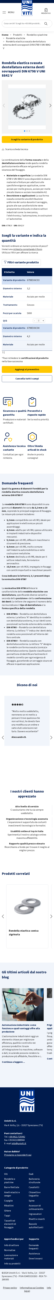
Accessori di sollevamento (36, 1207)
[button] (50, 105)
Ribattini (9, 1205)
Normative (9, 1250)
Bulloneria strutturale (34, 1180)
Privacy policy (10, 1287)
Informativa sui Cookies (32, 1287)
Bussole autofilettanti (36, 1225)
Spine (31, 1200)
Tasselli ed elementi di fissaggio (10, 1224)
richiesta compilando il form (27, 249)
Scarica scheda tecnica (16, 149)
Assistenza (34, 1253)
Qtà (5, 320)
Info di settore (11, 1245)
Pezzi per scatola (12, 313)
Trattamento (10, 305)
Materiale (8, 296)
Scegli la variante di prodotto (27, 139)
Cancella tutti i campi (27, 378)
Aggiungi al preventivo (27, 369)
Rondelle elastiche (15, 38)
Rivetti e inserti (37, 1219)
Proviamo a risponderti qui (17, 1155)
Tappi (7, 1215)
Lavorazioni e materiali (11, 1257)
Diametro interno (12, 288)
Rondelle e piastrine (37, 35)
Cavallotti (34, 1187)
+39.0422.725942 (16, 1136)
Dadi (31, 1174)
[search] (27, 23)
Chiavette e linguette (34, 1194)
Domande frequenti (34, 1247)
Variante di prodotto (14, 280)
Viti (6, 1174)
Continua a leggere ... (13, 1062)
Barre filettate (11, 1187)
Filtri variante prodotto (23, 262)
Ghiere (7, 1210)
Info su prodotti (12, 1263)
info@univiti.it (19, 1143)
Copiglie (8, 1200)
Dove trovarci (35, 1258)
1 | (3, 352)
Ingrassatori (35, 1214)
